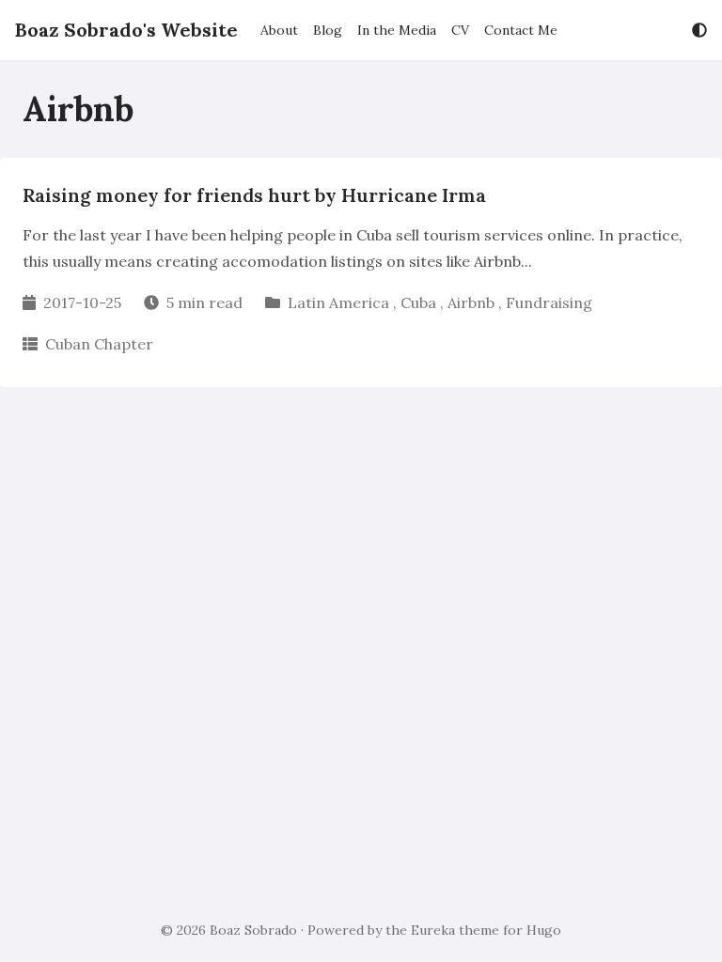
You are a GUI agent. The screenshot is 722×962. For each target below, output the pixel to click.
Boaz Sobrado (253, 930)
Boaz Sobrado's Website (126, 29)
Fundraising (549, 302)
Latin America (338, 302)
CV (460, 30)
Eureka (433, 930)
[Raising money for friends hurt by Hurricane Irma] (361, 272)
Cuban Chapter (99, 343)
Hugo (543, 930)
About (279, 30)
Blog (327, 30)
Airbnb (470, 302)
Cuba (418, 302)
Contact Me (520, 30)
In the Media (396, 30)
